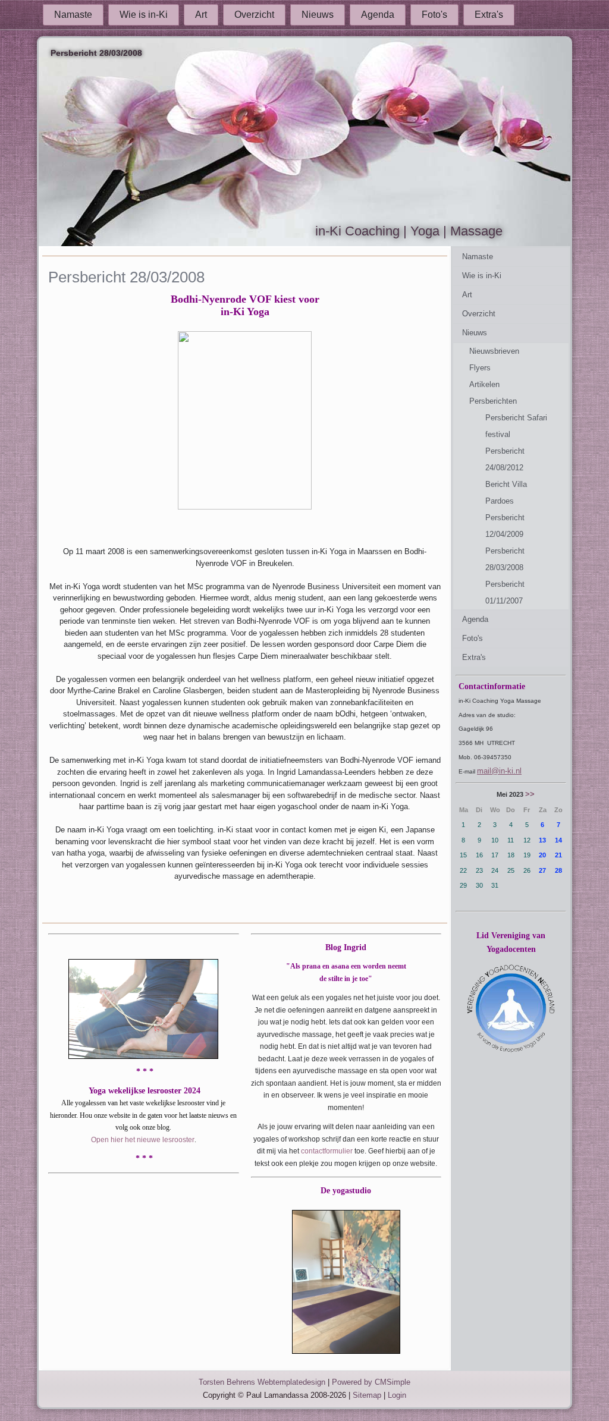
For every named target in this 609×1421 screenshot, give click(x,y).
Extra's (489, 15)
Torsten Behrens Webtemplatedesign (262, 1382)
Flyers (480, 367)
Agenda (377, 15)
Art (201, 15)
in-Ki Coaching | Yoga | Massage (409, 231)
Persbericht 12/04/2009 (505, 526)
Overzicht (254, 15)
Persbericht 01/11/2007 (505, 592)
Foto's (434, 15)
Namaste (73, 15)
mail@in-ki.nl (499, 770)
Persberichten (493, 401)
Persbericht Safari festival (516, 426)
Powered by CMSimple (371, 1382)
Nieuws (318, 15)
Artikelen (484, 384)
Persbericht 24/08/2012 (505, 459)
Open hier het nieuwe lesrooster (142, 1140)
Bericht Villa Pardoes (506, 492)
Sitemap (367, 1395)
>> (530, 794)
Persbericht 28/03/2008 (505, 559)
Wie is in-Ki (144, 15)
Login (397, 1395)
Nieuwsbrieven (494, 351)
